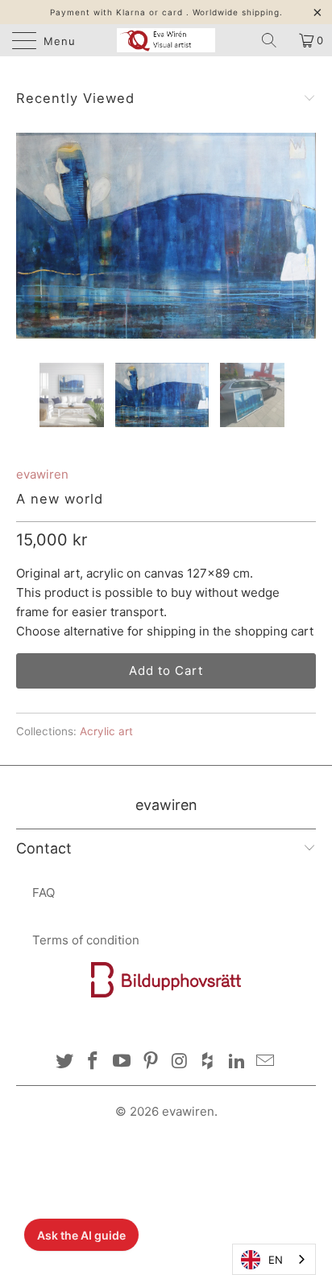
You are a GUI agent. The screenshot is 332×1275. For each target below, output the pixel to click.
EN (275, 1259)
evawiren (42, 474)
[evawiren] (166, 40)
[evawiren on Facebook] (93, 1062)
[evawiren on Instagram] (180, 1062)
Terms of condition (85, 940)
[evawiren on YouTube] (122, 1062)
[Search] (274, 40)
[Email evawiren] (266, 1062)
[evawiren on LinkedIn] (237, 1062)
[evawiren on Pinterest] (151, 1062)
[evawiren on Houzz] (209, 1062)
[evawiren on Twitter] (64, 1062)
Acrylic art (106, 731)
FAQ (43, 892)
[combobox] (274, 1259)
